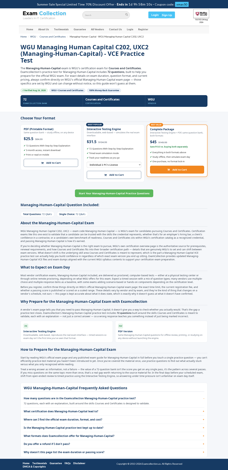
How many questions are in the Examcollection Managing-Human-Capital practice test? (80, 398)
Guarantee (80, 29)
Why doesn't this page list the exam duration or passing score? (64, 452)
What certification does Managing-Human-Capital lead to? (61, 411)
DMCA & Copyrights (34, 466)
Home (29, 29)
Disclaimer (79, 463)
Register (143, 29)
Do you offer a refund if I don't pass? (47, 444)
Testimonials (61, 29)
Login (130, 29)
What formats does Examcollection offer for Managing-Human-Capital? (69, 436)
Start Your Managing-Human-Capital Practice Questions (114, 193)
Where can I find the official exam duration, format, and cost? (63, 419)
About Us (43, 29)
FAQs (68, 463)
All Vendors (97, 29)
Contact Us (115, 29)
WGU (33, 36)
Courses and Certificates (53, 36)
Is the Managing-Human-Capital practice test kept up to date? (63, 427)
